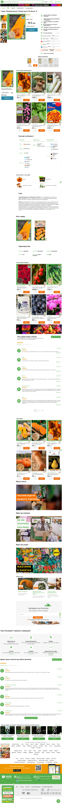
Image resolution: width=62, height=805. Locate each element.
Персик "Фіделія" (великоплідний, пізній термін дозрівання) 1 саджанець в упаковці (39, 287)
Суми (51, 746)
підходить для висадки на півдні (55, 146)
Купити (26, 100)
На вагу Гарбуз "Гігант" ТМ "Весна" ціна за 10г (22, 474)
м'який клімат (55, 144)
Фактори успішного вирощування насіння (52, 592)
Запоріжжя (42, 744)
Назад (3, 8)
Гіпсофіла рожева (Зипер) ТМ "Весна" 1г (23, 126)
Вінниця (13, 746)
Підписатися (38, 617)
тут (36, 339)
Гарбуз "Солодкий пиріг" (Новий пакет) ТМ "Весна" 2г (23, 96)
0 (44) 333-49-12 (20, 778)
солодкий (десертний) (37, 255)
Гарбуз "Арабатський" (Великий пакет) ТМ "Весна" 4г (23, 444)
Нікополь (35, 746)
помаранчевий (27, 144)
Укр (46, 1)
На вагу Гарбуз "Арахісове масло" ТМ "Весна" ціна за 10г (38, 474)
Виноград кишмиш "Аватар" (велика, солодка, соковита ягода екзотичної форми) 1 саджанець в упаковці (39, 318)
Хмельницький (57, 746)
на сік (27, 167)
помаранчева (25, 251)
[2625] (41, 589)
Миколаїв (29, 746)
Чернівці (25, 752)
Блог (17, 758)
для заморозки (29, 159)
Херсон (53, 744)
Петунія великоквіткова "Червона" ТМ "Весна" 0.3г (22, 287)
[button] (56, 50)
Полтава (41, 746)
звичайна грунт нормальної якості (55, 154)
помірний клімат (55, 149)
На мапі (38, 780)
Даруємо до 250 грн (32, 760)
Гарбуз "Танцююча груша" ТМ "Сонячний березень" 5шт (53, 474)
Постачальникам (40, 762)
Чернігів (33, 747)
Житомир (38, 747)
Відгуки (48, 758)
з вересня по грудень (39, 144)
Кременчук (37, 752)
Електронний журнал (36, 786)
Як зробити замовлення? (19, 762)
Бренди (55, 762)
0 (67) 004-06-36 (28, 780)
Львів (58, 744)
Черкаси (48, 744)
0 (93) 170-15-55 (27, 778)
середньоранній (27, 148)
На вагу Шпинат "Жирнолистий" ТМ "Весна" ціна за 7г (38, 126)
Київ (22, 744)
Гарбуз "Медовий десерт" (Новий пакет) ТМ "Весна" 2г (7, 89)
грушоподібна (40, 251)
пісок (54, 156)
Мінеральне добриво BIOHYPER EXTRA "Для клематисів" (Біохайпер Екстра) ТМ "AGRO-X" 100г (23, 318)
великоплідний (54, 251)
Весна (50, 254)
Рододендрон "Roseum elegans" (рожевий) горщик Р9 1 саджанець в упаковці (53, 318)
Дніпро (36, 744)
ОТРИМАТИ (8, 796)
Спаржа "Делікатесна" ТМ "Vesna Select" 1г (54, 96)
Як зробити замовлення (47, 786)
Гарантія (33, 758)
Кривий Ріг (19, 746)
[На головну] (2, 1)
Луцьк (24, 746)
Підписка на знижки (22, 760)
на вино (27, 163)
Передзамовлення (31, 762)
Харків (27, 744)
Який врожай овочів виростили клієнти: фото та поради (39, 593)
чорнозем (54, 158)
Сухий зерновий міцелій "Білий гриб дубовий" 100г (38, 96)
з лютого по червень (41, 146)
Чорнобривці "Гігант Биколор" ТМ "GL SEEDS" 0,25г (54, 126)
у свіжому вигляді (28, 157)
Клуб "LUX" (53, 758)
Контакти (28, 758)
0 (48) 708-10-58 (20, 780)
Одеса (31, 744)
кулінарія (28, 161)
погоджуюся (33, 619)
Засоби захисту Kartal (43, 760)
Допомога (52, 760)
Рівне (46, 746)
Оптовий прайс (49, 762)
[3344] (26, 589)
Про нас (22, 758)
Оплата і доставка (41, 758)
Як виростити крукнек (22, 591)
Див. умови (11, 653)
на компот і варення (28, 165)
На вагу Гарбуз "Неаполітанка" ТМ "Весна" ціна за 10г (38, 444)
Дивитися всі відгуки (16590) (31, 717)
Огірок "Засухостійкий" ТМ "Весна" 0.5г (52, 287)
